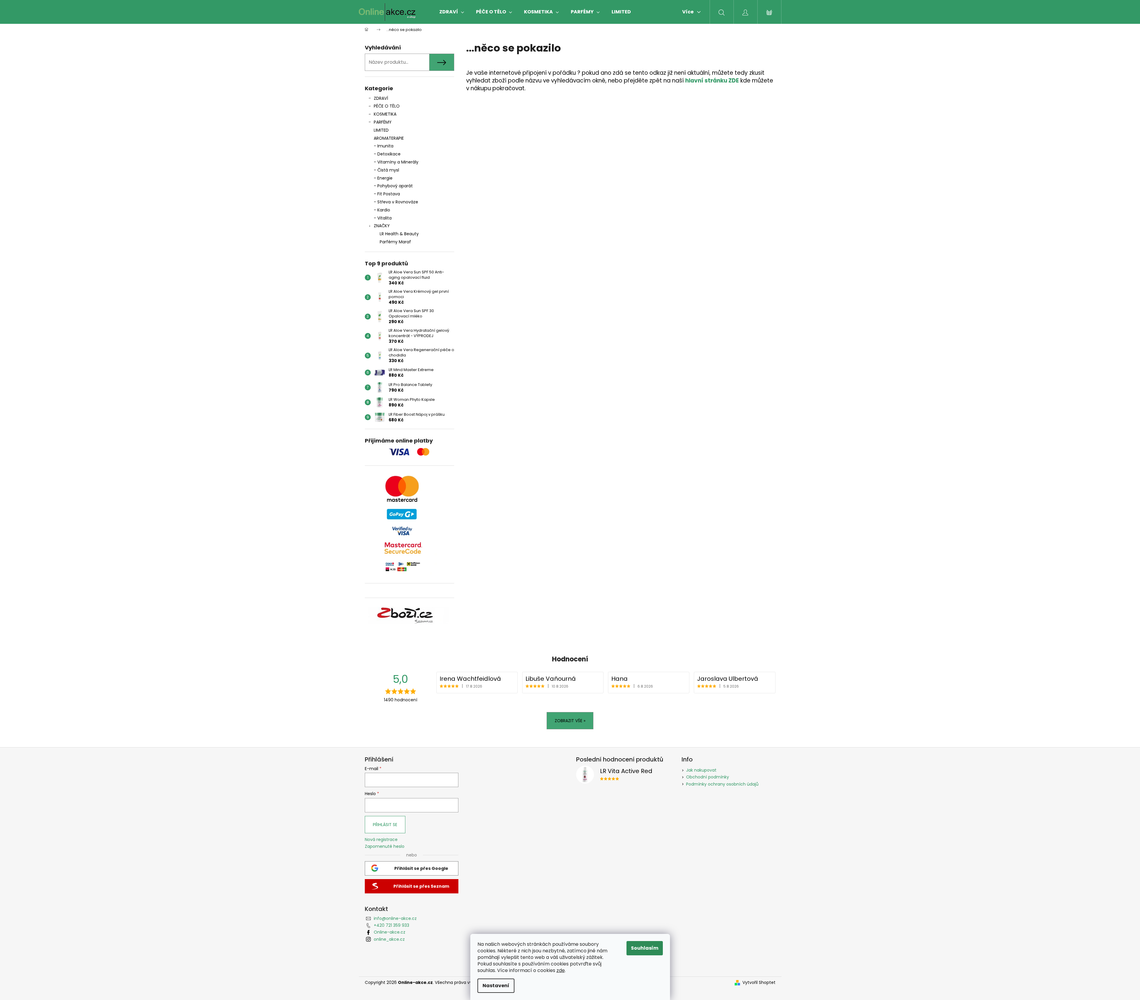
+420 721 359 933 (391, 925)
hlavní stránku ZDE (712, 81)
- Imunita (383, 146)
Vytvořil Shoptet (758, 982)
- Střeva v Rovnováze (396, 202)
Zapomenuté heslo (384, 846)
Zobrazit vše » (570, 721)
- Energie (383, 178)
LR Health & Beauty (399, 234)
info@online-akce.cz (395, 918)
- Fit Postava (387, 194)
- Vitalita (383, 218)
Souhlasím (644, 948)
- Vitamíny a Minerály (396, 162)
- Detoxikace (387, 154)
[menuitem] (451, 12)
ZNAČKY (382, 226)
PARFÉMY (383, 122)
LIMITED (381, 130)
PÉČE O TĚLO (387, 106)
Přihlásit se (385, 825)
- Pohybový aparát (393, 186)
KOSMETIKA (385, 114)
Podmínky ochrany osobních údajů (722, 784)
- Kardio (382, 210)
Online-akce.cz (389, 932)
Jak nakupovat (701, 770)
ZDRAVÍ (381, 98)
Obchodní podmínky (707, 777)
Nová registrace (381, 839)
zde (560, 970)
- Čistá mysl (386, 170)
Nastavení (496, 985)
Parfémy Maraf (395, 242)
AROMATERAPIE (389, 138)
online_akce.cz (389, 939)
